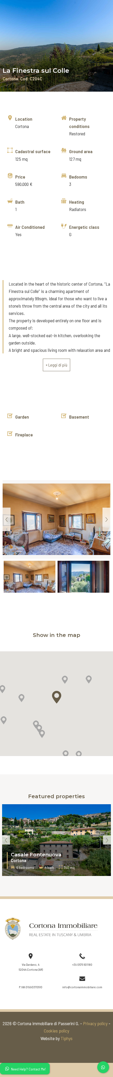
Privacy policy (95, 1023)
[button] (64, 680)
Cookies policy (56, 1031)
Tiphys (67, 1038)
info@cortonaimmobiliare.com (82, 987)
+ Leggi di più (56, 364)
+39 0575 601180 (82, 964)
